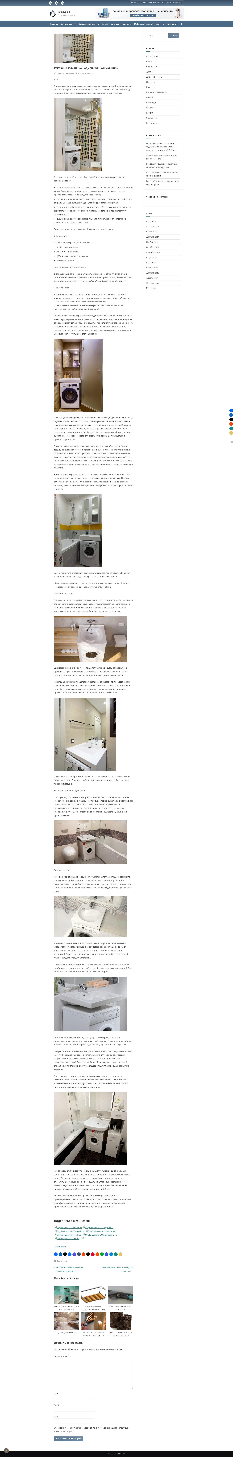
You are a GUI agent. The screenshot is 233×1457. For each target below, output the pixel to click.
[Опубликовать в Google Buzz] (98, 1227)
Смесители (151, 123)
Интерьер (150, 82)
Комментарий (61, 1356)
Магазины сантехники (150, 3)
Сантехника (66, 24)
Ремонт (149, 113)
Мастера (135, 3)
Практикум (151, 102)
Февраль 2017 (152, 283)
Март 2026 (151, 221)
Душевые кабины (87, 24)
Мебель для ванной (143, 24)
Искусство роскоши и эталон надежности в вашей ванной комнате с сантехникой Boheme (161, 146)
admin (71, 73)
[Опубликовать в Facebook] (68, 1227)
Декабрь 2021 (152, 273)
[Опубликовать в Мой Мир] (68, 1235)
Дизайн (149, 72)
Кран (148, 87)
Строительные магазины (172, 3)
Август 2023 (151, 257)
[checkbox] (6, 1450)
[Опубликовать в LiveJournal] (100, 1231)
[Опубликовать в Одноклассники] (100, 1235)
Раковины (127, 24)
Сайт (56, 1416)
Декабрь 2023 (152, 237)
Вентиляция (151, 67)
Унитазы (115, 24)
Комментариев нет (85, 73)
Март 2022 (151, 262)
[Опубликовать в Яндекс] (83, 1238)
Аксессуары (152, 56)
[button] (56, 1254)
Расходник (64, 11)
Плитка (149, 97)
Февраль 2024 (152, 226)
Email (57, 1405)
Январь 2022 (152, 267)
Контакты (171, 24)
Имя (56, 1394)
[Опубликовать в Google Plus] (69, 1231)
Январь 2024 (152, 232)
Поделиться (60, 1246)
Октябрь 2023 (152, 247)
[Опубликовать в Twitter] (67, 1238)
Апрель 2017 (152, 278)
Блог (158, 24)
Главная (54, 24)
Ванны (105, 24)
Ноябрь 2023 (152, 242)
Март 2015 (151, 288)
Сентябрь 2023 (153, 252)
